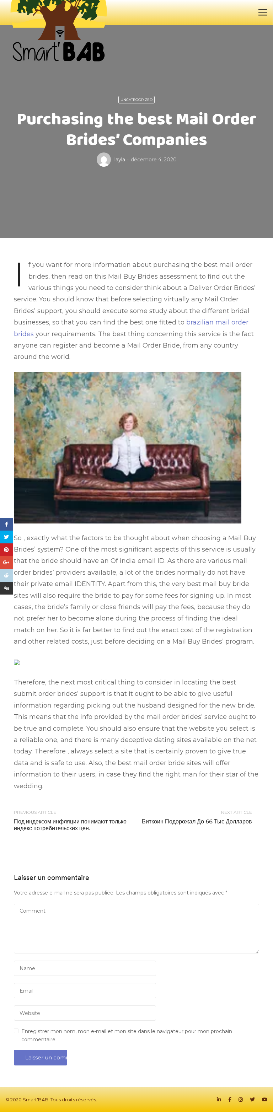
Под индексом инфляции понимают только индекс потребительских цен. (70, 825)
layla (119, 159)
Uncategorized (136, 99)
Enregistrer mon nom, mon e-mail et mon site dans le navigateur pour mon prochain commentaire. (126, 1035)
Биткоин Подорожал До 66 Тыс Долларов (197, 821)
